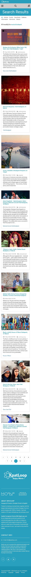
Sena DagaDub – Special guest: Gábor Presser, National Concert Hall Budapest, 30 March (15, 202)
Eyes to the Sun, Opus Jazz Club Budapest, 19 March (12, 385)
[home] (5, 1)
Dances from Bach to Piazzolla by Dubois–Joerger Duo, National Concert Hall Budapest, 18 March (15, 426)
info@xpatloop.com (12, 540)
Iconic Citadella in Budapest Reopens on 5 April (15, 171)
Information (4, 19)
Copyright (10, 572)
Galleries (23, 17)
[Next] (24, 461)
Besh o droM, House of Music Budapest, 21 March (15, 333)
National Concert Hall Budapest (11, 226)
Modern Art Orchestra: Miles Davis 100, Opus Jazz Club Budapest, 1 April (15, 48)
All (2, 17)
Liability (17, 572)
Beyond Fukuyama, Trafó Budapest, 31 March (14, 107)
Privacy (23, 572)
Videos (18, 19)
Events (11, 17)
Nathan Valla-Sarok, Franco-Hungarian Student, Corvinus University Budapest (14, 294)
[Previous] (3, 457)
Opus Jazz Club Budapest (9, 71)
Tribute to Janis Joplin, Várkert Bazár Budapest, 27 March (14, 250)
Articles (6, 17)
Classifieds (17, 17)
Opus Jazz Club (7, 409)
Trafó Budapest (7, 130)
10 (20, 461)
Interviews (12, 19)
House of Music (7, 355)
